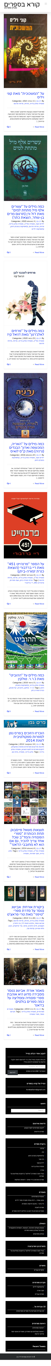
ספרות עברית (39, 1294)
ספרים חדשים (39, 1132)
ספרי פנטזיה (34, 1014)
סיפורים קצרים (39, 1270)
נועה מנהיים (14, 580)
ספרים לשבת (39, 1207)
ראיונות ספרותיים (38, 1328)
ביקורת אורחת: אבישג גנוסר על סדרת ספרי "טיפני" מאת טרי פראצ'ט (25, 911)
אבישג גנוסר (39, 923)
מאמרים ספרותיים (38, 1197)
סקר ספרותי (34, 853)
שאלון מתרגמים (38, 1234)
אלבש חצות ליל (28, 923)
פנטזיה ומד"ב (29, 224)
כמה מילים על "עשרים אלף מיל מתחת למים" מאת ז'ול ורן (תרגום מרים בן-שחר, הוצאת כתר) (25, 212)
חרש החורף (32, 926)
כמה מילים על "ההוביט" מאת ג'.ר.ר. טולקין (26, 677)
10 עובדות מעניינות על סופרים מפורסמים (30, 1311)
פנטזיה (21, 752)
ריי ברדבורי (29, 583)
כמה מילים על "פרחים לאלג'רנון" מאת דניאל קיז (25, 333)
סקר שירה (40, 1291)
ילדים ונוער (40, 224)
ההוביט (20, 688)
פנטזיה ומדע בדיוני (37, 104)
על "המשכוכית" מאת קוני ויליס (25, 95)
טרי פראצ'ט (17, 926)
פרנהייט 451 (39, 583)
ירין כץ (39, 101)
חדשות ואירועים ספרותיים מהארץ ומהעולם (27, 747)
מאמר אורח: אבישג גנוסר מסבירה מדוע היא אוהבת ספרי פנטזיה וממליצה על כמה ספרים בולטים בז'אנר (25, 998)
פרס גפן (15, 752)
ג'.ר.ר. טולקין (29, 688)
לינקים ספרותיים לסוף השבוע (33, 749)
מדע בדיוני (29, 752)
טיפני (25, 926)
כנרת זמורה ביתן (26, 580)
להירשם (12, 1073)
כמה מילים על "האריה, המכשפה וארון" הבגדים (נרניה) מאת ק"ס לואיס (26, 447)
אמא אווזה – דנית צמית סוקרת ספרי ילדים (29, 1200)
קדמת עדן (30, 928)
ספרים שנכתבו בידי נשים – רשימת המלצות (29, 1180)
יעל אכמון (13, 688)
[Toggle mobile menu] (46, 3)
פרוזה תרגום (18, 104)
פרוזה (26, 104)
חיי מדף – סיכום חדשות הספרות (33, 1204)
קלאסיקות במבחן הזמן (19, 226)
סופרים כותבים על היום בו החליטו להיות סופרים (28, 1211)
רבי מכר (41, 1159)
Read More (39, 127)
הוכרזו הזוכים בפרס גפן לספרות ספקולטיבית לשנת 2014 (26, 737)
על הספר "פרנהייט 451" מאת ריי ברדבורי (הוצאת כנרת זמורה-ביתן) (25, 567)
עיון (43, 1152)
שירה (42, 1170)
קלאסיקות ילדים (38, 229)
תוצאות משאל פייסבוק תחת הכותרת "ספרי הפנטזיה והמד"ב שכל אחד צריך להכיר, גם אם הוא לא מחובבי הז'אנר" (26, 837)
